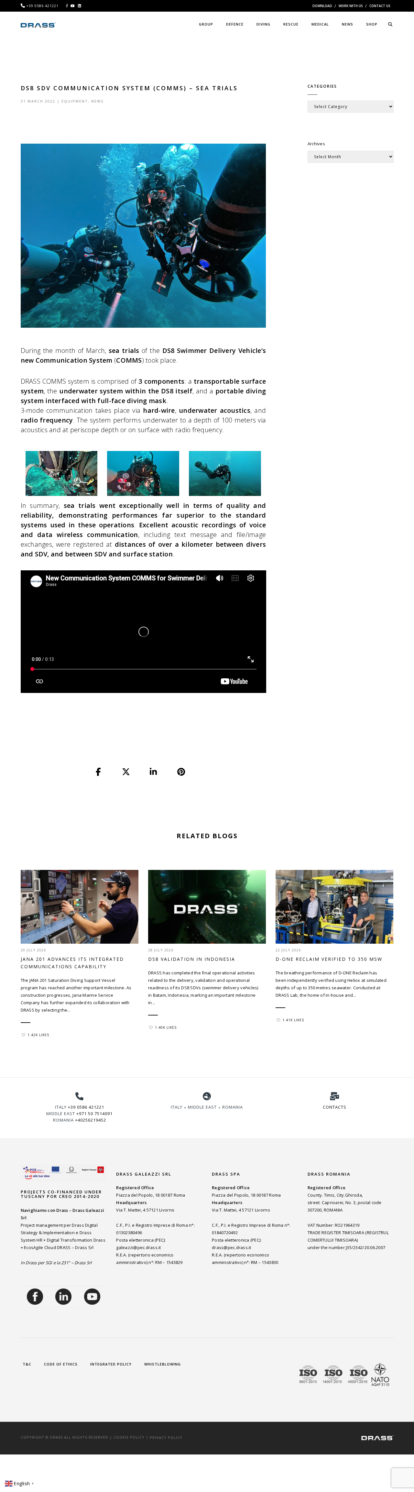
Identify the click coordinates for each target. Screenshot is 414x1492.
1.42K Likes (38, 1035)
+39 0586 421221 (86, 1107)
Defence (235, 24)
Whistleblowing (162, 1364)
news (347, 24)
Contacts (334, 1107)
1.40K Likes (166, 1027)
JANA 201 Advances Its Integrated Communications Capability (72, 963)
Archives (316, 144)
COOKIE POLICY (129, 1437)
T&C (27, 1364)
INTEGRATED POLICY (111, 1364)
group (206, 24)
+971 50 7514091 (94, 1113)
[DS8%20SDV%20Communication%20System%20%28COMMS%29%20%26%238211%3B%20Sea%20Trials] (99, 772)
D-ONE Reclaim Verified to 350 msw (329, 959)
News (97, 101)
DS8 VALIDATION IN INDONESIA (191, 959)
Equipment (74, 101)
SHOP (371, 24)
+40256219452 (90, 1120)
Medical (320, 24)
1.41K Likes (293, 1020)
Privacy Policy (166, 1437)
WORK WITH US (351, 6)
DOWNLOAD (322, 6)
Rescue (291, 24)
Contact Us (379, 6)
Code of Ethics (61, 1364)
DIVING (263, 24)
